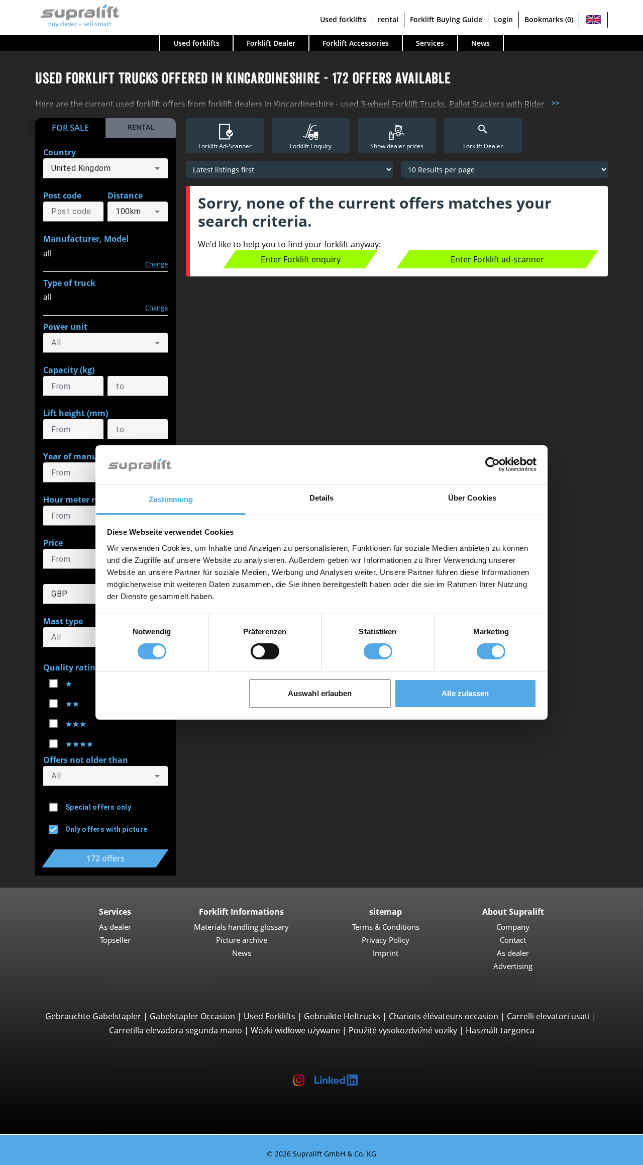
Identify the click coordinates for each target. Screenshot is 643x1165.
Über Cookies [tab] (472, 498)
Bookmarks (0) (548, 19)
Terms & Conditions (385, 927)
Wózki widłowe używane (295, 1030)
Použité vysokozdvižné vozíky (403, 1030)
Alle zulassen (465, 693)
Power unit (65, 326)
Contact (513, 940)
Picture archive (241, 940)
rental (388, 19)
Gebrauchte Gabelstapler (93, 1016)
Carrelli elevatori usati (548, 1016)
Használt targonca (500, 1030)
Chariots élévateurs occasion (443, 1016)
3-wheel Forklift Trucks (403, 104)
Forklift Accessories (356, 43)
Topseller (115, 940)
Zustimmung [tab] (171, 499)
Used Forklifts (269, 1016)
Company (512, 927)
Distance (125, 195)
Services (430, 43)
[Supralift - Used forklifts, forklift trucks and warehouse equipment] (77, 14)
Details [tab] (321, 498)
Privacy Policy (385, 940)
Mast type (63, 621)
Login (503, 19)
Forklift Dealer (271, 43)
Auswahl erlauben (320, 693)
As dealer (115, 927)
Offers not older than (85, 759)
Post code (62, 195)
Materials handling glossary (241, 927)
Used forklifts (343, 19)
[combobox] (105, 168)
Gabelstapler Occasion (192, 1016)
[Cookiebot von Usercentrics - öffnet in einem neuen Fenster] (493, 464)
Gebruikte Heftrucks (342, 1016)
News (480, 43)
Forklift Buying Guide (446, 19)
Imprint (385, 953)
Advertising (512, 966)
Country (59, 152)
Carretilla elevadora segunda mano (175, 1030)
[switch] (265, 651)
